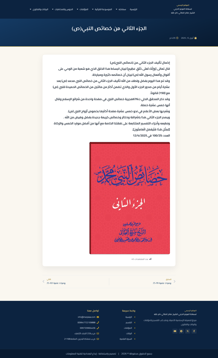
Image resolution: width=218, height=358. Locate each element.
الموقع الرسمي (183, 5)
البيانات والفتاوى (40, 9)
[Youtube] (174, 331)
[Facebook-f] (194, 331)
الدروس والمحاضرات (64, 9)
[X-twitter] (187, 331)
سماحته (122, 9)
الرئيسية (133, 9)
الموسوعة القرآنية (103, 9)
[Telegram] (181, 331)
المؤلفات (84, 9)
